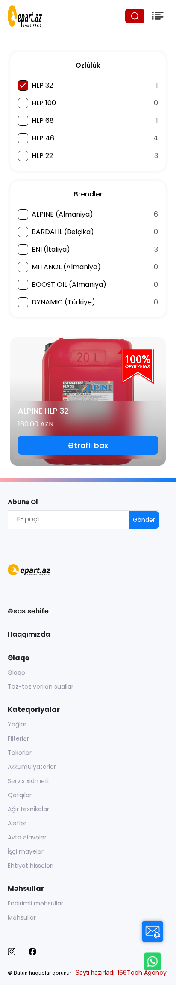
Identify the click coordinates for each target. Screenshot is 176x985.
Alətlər (17, 823)
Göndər (144, 519)
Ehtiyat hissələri (30, 865)
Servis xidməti (28, 781)
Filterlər (18, 738)
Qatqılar (20, 795)
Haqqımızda (29, 634)
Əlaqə (16, 672)
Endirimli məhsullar (35, 903)
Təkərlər (20, 752)
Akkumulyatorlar (32, 766)
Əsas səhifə (28, 611)
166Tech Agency (142, 972)
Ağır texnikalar (28, 809)
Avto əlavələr (27, 837)
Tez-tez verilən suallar (40, 686)
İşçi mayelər (26, 851)
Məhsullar (22, 917)
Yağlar (17, 724)
